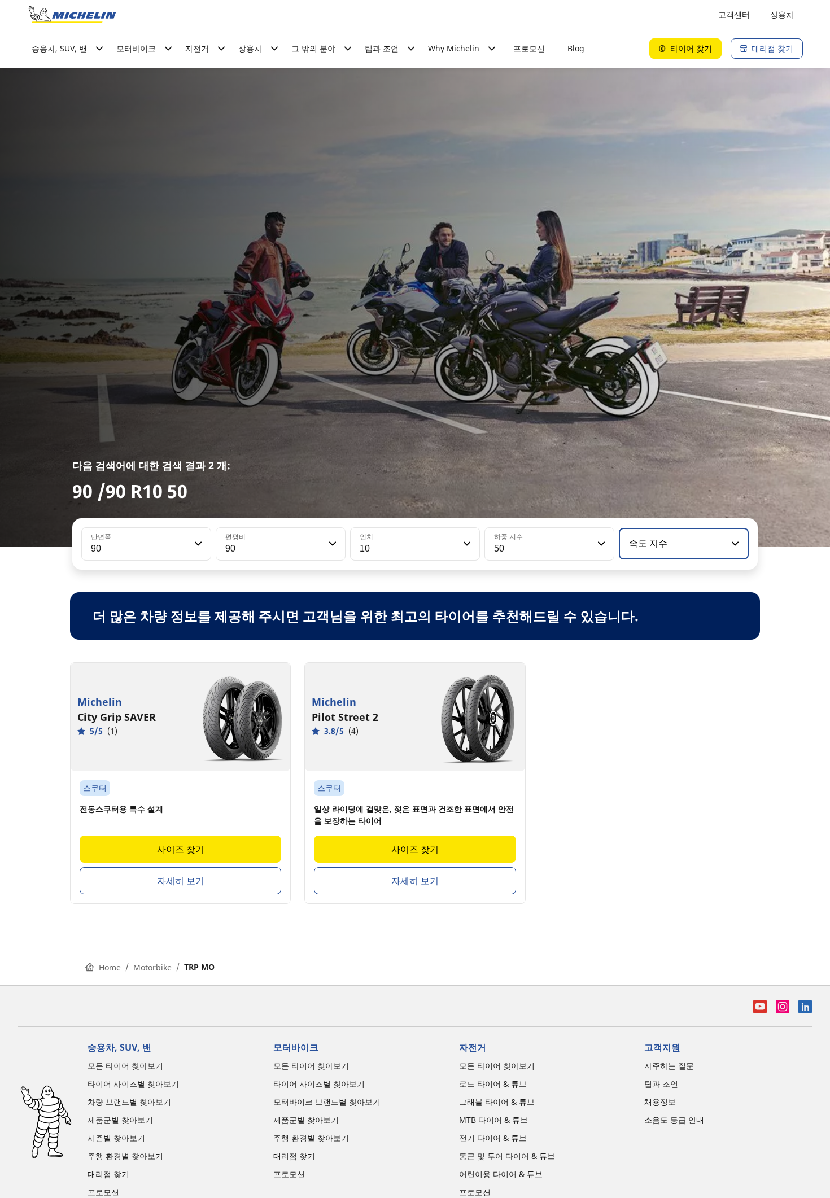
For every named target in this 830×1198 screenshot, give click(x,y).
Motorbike (152, 967)
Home (110, 967)
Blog (575, 48)
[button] (197, 543)
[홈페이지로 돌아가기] (72, 15)
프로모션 (529, 48)
